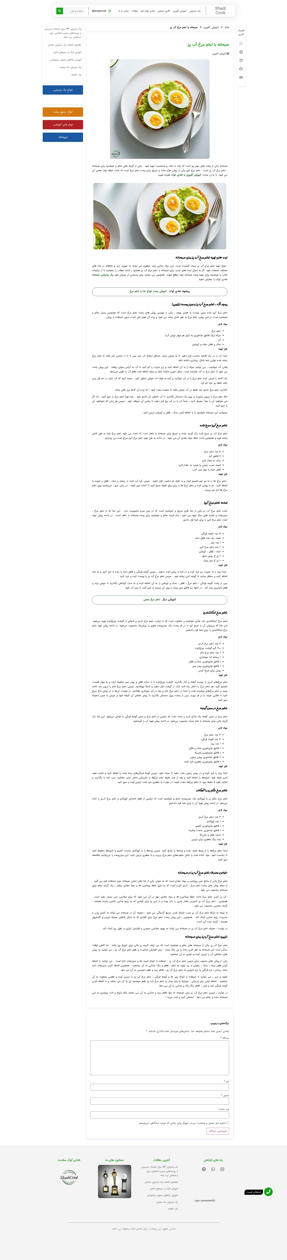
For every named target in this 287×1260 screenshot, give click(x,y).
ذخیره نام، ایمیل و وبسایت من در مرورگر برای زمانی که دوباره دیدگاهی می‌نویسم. (182, 1123)
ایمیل (225, 1095)
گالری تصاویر (164, 11)
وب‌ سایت (224, 1109)
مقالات (135, 11)
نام (226, 1081)
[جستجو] (59, 11)
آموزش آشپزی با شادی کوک (186, 175)
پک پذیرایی (194, 11)
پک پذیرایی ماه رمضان (70, 67)
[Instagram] (222, 1169)
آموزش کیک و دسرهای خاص (67, 52)
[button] (241, 43)
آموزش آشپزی (180, 11)
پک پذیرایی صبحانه (102, 275)
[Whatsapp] (213, 1169)
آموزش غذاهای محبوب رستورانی (65, 60)
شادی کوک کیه (148, 11)
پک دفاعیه (76, 75)
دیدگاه (224, 1038)
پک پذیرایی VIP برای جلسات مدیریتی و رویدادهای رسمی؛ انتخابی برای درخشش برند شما (63, 33)
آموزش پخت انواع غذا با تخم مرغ (149, 291)
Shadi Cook (220, 10)
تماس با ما (124, 11)
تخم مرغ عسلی (152, 600)
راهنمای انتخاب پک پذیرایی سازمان (64, 45)
